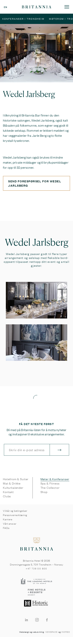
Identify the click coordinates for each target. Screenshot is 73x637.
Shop (43, 492)
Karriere (7, 519)
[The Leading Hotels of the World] (36, 581)
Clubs (7, 496)
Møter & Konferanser (54, 479)
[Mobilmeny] (66, 6)
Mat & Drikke (12, 483)
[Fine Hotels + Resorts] (36, 592)
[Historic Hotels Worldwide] (36, 603)
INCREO (65, 631)
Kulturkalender (13, 488)
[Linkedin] (26, 619)
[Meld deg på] (59, 450)
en (5, 6)
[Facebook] (47, 619)
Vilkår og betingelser (15, 511)
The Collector (50, 488)
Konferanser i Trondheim (23, 18)
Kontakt (8, 492)
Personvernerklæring (15, 515)
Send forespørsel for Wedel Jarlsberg (34, 183)
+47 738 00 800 (36, 568)
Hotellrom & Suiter (15, 479)
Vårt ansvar (9, 523)
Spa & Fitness (50, 483)
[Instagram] (37, 619)
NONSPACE (52, 631)
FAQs (6, 528)
